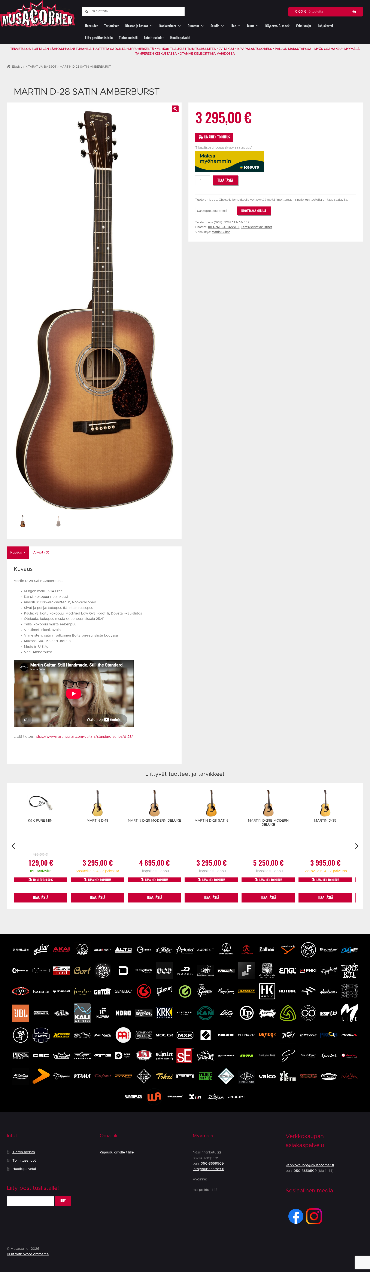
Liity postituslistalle (99, 38)
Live (233, 26)
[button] (175, 108)
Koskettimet (167, 26)
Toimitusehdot (154, 38)
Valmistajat (303, 26)
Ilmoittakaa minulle (253, 211)
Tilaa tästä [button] (40, 897)
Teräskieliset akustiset (256, 227)
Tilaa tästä (225, 180)
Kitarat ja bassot (136, 26)
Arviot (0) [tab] (41, 552)
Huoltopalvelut (180, 38)
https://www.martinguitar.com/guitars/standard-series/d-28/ (84, 736)
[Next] (356, 846)
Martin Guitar (221, 232)
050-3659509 (212, 1163)
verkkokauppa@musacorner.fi (310, 1165)
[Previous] (14, 846)
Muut (250, 26)
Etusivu (17, 66)
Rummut (193, 26)
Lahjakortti (325, 26)
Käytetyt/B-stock (277, 26)
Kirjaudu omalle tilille (117, 1152)
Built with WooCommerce (28, 1254)
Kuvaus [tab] (16, 552)
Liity (63, 1200)
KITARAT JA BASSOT (41, 66)
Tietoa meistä (128, 38)
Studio (214, 26)
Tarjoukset (111, 26)
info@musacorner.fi (208, 1169)
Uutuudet (91, 26)
